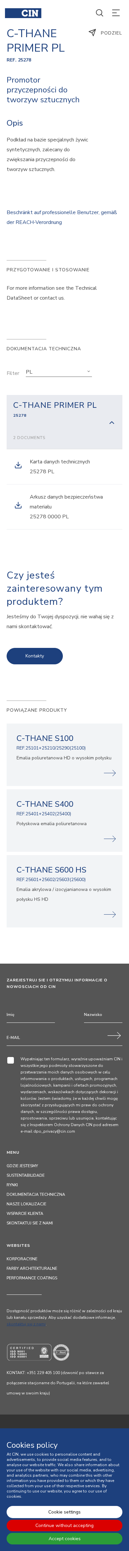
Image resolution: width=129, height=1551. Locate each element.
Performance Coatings (32, 1278)
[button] (59, 372)
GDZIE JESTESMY (22, 1166)
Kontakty (34, 656)
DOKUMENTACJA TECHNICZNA (36, 1194)
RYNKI (12, 1185)
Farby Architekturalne (32, 1268)
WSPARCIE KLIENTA (25, 1213)
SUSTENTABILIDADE (26, 1175)
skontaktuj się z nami (26, 1324)
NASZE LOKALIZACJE (26, 1204)
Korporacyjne (22, 1259)
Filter (13, 373)
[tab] (64, 422)
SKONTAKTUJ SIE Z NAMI (30, 1223)
